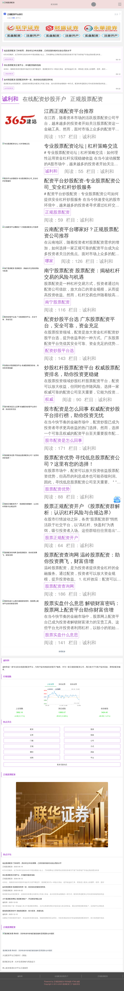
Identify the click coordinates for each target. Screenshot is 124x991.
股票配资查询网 (59, 586)
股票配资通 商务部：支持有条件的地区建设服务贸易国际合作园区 (27, 950)
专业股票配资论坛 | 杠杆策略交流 (81, 145)
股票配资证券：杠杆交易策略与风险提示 (18, 961)
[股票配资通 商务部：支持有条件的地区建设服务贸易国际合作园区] (62, 940)
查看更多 (62, 651)
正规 (31, 746)
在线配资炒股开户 (61, 976)
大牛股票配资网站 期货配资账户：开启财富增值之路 (22, 899)
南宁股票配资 (57, 302)
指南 (92, 735)
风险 (92, 752)
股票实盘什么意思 (61, 634)
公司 (92, 740)
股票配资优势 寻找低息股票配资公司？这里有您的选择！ (82, 460)
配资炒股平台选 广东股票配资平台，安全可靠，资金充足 (79, 322)
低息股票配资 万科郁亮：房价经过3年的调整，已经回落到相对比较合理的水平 (37, 50)
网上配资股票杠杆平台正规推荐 (15, 968)
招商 (31, 757)
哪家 (49, 260)
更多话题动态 (62, 764)
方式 (92, 746)
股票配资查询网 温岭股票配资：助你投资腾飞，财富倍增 (82, 557)
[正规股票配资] (8, 4)
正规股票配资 (8, 74)
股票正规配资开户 (61, 537)
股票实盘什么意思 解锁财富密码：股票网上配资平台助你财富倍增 (82, 606)
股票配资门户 (67, 984)
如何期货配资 (8, 88)
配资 (31, 729)
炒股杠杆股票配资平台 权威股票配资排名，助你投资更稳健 (82, 370)
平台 (92, 757)
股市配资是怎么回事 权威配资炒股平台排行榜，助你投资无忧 (82, 412)
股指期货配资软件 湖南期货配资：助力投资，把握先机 (23, 910)
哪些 (31, 752)
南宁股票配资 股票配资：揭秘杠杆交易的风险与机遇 (82, 273)
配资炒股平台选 (59, 350)
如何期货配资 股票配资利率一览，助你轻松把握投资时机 (28, 79)
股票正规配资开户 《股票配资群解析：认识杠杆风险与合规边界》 (82, 509)
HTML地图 (76, 981)
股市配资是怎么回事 (63, 440)
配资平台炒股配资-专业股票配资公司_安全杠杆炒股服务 (82, 183)
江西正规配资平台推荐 (69, 110)
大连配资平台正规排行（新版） (15, 955)
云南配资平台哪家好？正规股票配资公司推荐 (81, 232)
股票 (92, 729)
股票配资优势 (57, 489)
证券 (31, 735)
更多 (116, 14)
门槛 (31, 740)
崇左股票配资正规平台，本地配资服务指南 (22, 65)
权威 (49, 399)
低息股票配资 (8, 59)
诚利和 (51, 171)
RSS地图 (67, 981)
